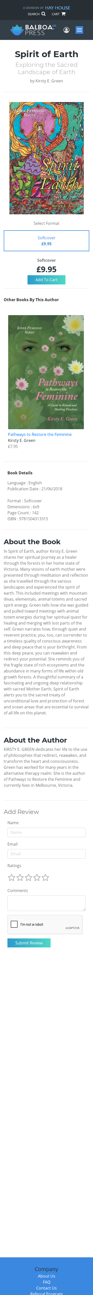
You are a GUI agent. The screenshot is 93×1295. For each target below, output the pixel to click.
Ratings (14, 865)
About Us (46, 1276)
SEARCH (34, 14)
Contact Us (46, 1288)
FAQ (46, 1282)
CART (56, 14)
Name (13, 822)
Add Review (21, 811)
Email (12, 844)
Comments (17, 890)
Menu (81, 30)
